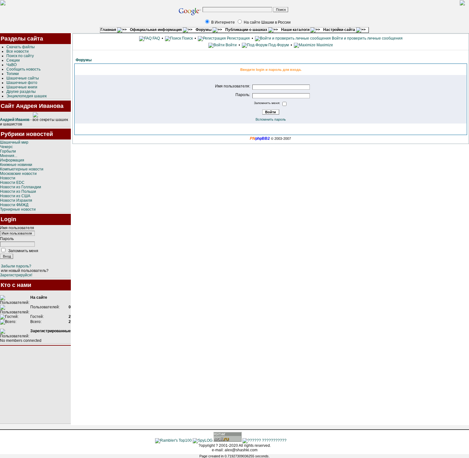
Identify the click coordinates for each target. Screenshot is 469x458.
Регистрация (238, 38)
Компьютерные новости (21, 169)
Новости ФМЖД (14, 205)
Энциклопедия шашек (26, 96)
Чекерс (6, 147)
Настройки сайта (339, 29)
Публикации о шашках (246, 29)
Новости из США (15, 196)
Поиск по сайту (20, 56)
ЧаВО (11, 65)
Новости (7, 178)
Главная (108, 29)
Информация (12, 160)
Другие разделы (21, 91)
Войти (231, 45)
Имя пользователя (17, 228)
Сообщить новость (23, 69)
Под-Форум (278, 45)
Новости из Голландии (20, 187)
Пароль (7, 239)
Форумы (204, 29)
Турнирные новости (18, 209)
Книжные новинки (16, 164)
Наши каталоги (295, 29)
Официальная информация (156, 29)
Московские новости (18, 173)
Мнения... (8, 156)
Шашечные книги (21, 87)
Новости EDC (12, 182)
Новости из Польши (18, 191)
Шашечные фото (21, 82)
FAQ (156, 38)
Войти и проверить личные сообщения (367, 38)
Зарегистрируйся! (16, 275)
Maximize (324, 45)
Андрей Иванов (14, 119)
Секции (13, 60)
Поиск (187, 38)
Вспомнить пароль (271, 119)
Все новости (17, 51)
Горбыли (8, 151)
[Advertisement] (35, 384)
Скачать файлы (20, 47)
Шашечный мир (14, 142)
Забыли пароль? (16, 266)
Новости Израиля (16, 200)
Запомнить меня (23, 251)
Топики (12, 73)
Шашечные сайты (22, 78)
